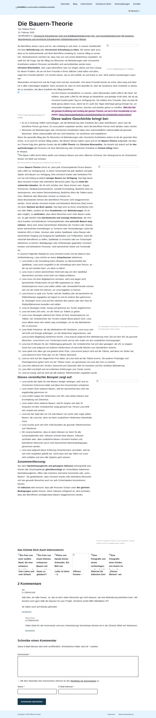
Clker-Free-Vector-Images (33, 115)
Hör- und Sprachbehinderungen (106, 36)
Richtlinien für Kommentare (83, 681)
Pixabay (131, 69)
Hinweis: (24, 152)
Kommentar (24, 654)
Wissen (82, 39)
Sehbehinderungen (70, 39)
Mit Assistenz (127, 36)
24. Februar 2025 (32, 620)
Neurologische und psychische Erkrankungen (39, 39)
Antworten (26, 612)
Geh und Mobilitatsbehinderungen (75, 36)
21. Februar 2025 (28, 592)
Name (21, 686)
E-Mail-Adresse (66, 686)
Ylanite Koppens (118, 69)
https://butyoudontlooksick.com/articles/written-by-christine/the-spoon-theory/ (95, 114)
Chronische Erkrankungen (46, 36)
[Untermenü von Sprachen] (139, 11)
